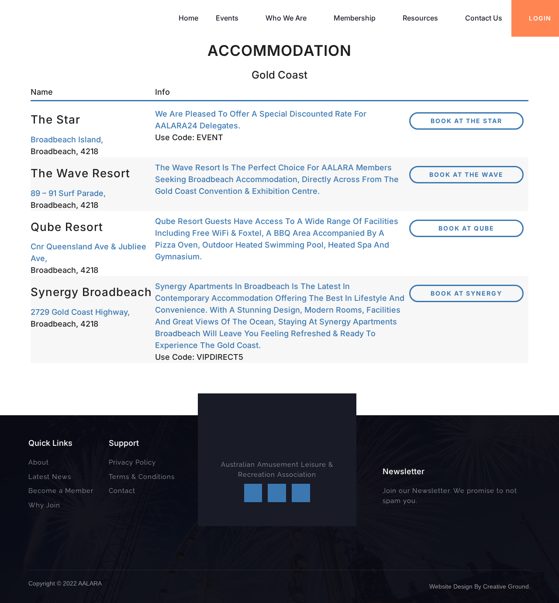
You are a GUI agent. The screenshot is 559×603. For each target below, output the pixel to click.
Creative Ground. (507, 586)
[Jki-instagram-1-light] (277, 493)
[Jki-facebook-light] (253, 493)
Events (227, 18)
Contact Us (483, 18)
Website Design (451, 586)
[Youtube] (301, 493)
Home (188, 18)
